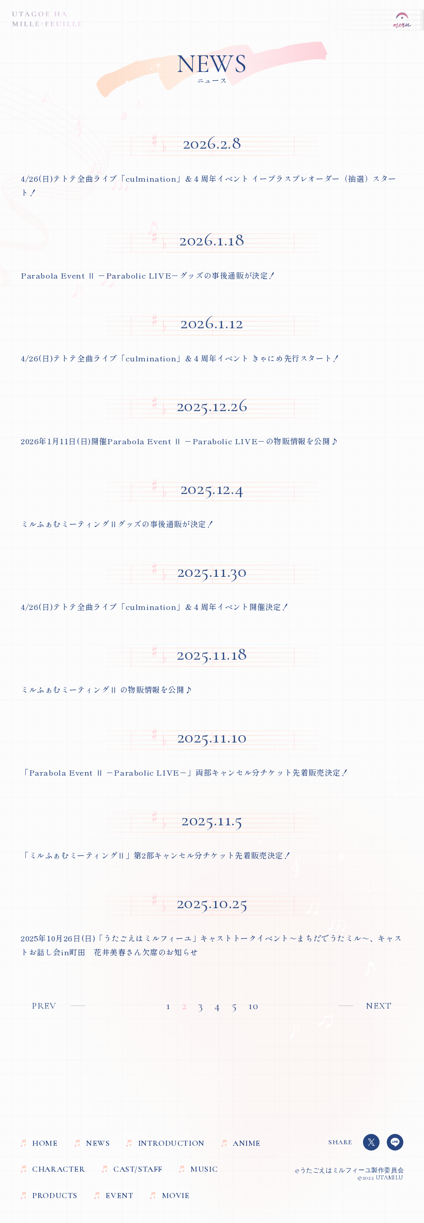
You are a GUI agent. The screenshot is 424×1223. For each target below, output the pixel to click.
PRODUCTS (55, 1195)
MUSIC (204, 1169)
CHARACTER (58, 1169)
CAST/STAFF (137, 1169)
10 (253, 1005)
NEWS (98, 1143)
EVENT (119, 1195)
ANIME (247, 1143)
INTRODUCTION (171, 1143)
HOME (44, 1143)
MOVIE (175, 1195)
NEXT (378, 1005)
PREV (44, 1005)
